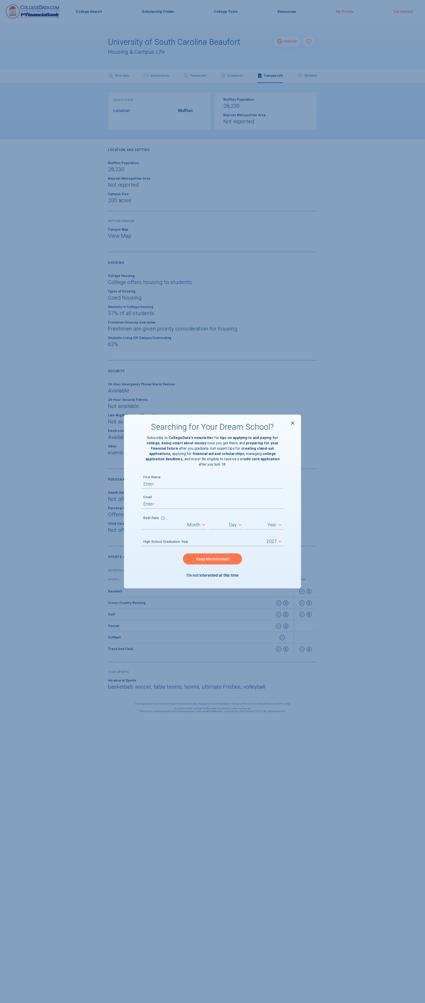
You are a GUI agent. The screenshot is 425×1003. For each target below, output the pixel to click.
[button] (163, 518)
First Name (151, 477)
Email (147, 497)
